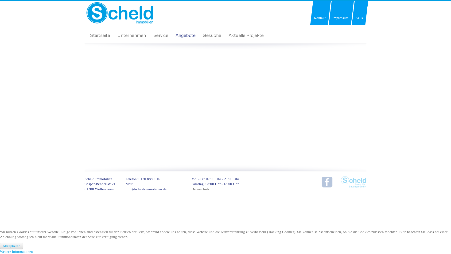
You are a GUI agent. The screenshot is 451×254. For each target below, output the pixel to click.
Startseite (100, 35)
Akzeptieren (11, 246)
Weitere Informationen (16, 252)
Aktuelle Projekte (246, 35)
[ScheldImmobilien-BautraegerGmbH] (353, 182)
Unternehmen (131, 35)
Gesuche (212, 35)
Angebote (185, 35)
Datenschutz (200, 189)
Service (160, 35)
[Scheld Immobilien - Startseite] (126, 12)
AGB (359, 18)
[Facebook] (326, 182)
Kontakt (320, 18)
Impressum (340, 18)
